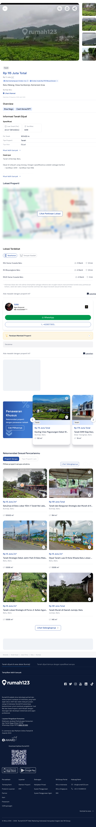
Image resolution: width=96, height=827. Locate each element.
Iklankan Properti (24, 785)
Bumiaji (38, 655)
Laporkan (89, 353)
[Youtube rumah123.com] (80, 683)
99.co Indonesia (61, 785)
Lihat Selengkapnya (46, 627)
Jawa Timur (24, 655)
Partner (4, 793)
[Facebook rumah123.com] (65, 683)
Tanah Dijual (14, 655)
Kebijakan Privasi (40, 785)
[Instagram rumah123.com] (75, 683)
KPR (20, 789)
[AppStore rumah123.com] (10, 770)
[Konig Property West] (86, 306)
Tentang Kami (7, 785)
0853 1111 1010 (23, 725)
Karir (3, 797)
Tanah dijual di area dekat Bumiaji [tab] (16, 664)
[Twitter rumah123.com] (70, 683)
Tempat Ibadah (29, 255)
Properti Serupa (11, 459)
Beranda (5, 655)
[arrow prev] (32, 419)
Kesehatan (12, 255)
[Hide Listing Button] (59, 8)
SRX (57, 793)
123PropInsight (7, 806)
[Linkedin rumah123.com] (86, 684)
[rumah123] (16, 683)
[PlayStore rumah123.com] (28, 770)
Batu (32, 655)
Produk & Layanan (8, 789)
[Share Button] (74, 8)
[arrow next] (93, 419)
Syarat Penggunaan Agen (43, 793)
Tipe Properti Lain (29, 459)
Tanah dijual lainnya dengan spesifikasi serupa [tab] (56, 664)
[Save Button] (67, 8)
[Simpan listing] (66, 398)
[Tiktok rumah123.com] (92, 684)
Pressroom (5, 802)
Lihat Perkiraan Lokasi (50, 213)
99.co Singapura (61, 789)
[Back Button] (5, 8)
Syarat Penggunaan (41, 789)
